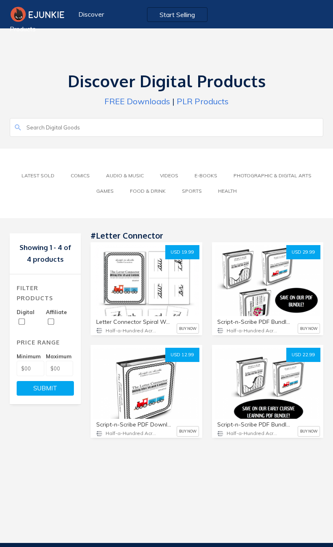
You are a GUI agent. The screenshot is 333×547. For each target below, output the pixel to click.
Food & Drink (148, 191)
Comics (80, 175)
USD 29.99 (303, 252)
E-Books (206, 175)
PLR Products (203, 101)
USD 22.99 (303, 354)
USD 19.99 (182, 252)
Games (105, 191)
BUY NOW (188, 328)
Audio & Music (125, 175)
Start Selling (177, 15)
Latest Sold (38, 175)
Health (227, 191)
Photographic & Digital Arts (272, 175)
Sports (192, 191)
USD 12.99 (182, 354)
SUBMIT (45, 388)
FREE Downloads (137, 101)
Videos (169, 175)
